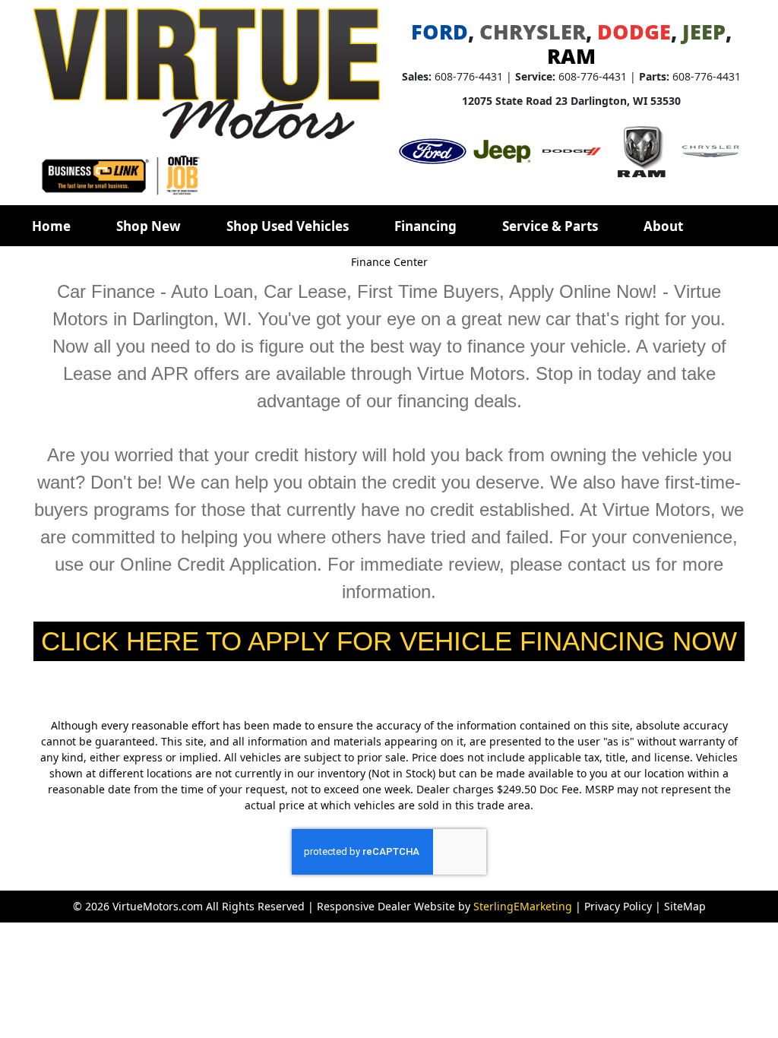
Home (51, 226)
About (663, 226)
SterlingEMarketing (522, 906)
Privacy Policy (618, 906)
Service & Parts (550, 226)
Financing (425, 226)
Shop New (148, 226)
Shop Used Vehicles (287, 226)
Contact (57, 268)
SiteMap (685, 906)
